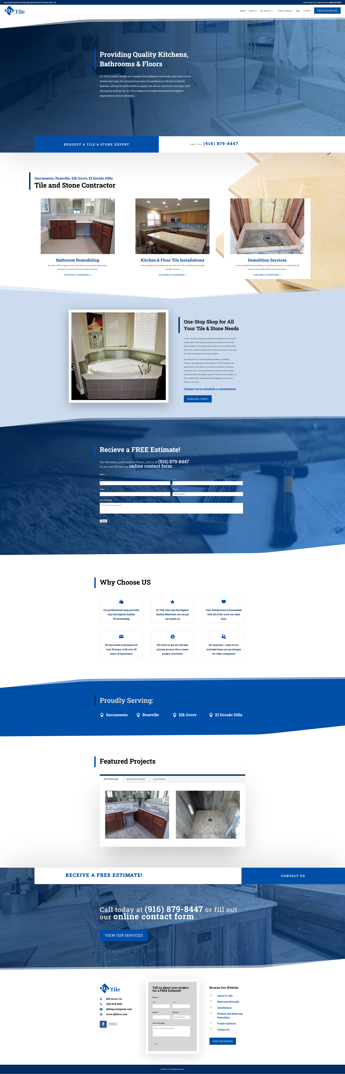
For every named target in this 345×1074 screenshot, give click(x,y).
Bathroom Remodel (228, 1001)
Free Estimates (223, 1041)
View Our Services (124, 935)
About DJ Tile (225, 995)
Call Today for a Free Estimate (322, 2)
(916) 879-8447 (220, 143)
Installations (224, 1007)
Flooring (159, 779)
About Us (253, 11)
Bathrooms (111, 779)
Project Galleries (284, 11)
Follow (112, 1023)
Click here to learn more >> (78, 275)
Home (242, 11)
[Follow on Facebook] (103, 1024)
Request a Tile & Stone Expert (96, 144)
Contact (307, 11)
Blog (298, 11)
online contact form (150, 466)
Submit (103, 521)
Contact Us (293, 876)
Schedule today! (197, 398)
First (101, 479)
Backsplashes (136, 779)
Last (174, 479)
